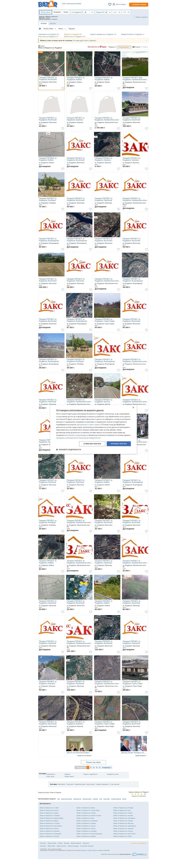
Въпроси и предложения (139, 843)
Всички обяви (49, 28)
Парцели (72, 28)
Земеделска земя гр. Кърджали (132, 34)
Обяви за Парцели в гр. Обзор (122, 836)
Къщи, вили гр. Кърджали (48, 36)
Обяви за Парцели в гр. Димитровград (51, 818)
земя (100, 799)
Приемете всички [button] (119, 444)
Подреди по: (112, 47)
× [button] (133, 407)
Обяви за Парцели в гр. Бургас (49, 810)
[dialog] (93, 429)
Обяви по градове (73, 846)
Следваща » (106, 767)
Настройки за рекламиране (77, 435)
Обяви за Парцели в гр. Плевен (86, 813)
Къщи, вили (50, 776)
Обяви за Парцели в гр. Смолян (123, 831)
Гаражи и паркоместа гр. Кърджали (103, 34)
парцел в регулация (66, 799)
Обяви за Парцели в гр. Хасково (123, 815)
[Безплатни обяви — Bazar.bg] (47, 4)
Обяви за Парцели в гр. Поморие (50, 815)
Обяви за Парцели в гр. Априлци (123, 828)
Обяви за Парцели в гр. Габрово (123, 821)
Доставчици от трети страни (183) (90, 424)
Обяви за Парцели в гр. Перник (122, 813)
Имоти (61, 28)
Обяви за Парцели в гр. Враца (49, 821)
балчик (124, 799)
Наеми (66, 12)
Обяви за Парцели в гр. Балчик (86, 826)
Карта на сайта (61, 846)
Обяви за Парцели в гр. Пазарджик (50, 833)
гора (58, 799)
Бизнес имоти (69, 776)
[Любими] (110, 4)
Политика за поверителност (89, 438)
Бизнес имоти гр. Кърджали (74, 36)
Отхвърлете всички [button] (92, 444)
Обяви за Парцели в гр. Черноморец (124, 826)
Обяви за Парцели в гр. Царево (86, 823)
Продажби (57, 12)
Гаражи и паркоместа (90, 774)
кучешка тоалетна (116, 799)
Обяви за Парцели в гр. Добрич (86, 836)
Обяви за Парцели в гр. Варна (86, 808)
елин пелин (106, 799)
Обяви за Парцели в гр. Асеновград (124, 818)
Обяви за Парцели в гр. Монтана (123, 823)
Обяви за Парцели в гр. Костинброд (51, 826)
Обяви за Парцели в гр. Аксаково (87, 831)
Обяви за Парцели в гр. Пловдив (123, 808)
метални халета (87, 799)
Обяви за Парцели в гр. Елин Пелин (124, 833)
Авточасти (86, 843)
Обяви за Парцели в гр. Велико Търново (89, 815)
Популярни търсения (87, 846)
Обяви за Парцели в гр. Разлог (49, 828)
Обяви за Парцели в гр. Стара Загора (88, 810)
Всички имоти (45, 12)
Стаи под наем (114, 784)
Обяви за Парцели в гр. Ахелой (49, 836)
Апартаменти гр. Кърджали (48, 34)
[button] (68, 449)
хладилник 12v (77, 799)
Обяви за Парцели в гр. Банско (86, 828)
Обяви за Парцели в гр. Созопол (50, 823)
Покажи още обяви (93, 762)
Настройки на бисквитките (67, 438)
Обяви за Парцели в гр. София (49, 808)
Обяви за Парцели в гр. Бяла (85, 818)
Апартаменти (50, 774)
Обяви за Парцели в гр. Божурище (87, 821)
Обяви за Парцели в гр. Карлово (50, 831)
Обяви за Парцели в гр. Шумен (49, 813)
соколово (95, 799)
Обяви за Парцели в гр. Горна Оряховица (89, 833)
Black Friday (51, 846)
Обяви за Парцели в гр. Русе (122, 810)
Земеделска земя (112, 774)
